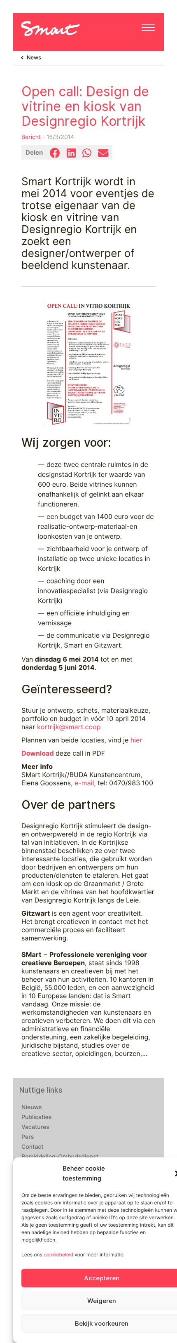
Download (37, 753)
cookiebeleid (58, 1254)
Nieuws (31, 1107)
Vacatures (35, 1127)
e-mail (84, 783)
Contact (32, 1147)
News (34, 57)
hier (136, 740)
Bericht (31, 137)
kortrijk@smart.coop (68, 727)
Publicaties (36, 1117)
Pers (27, 1137)
